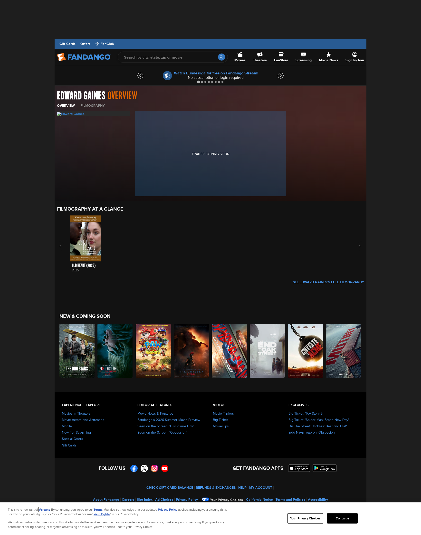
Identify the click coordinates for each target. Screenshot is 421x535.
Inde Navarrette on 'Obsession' (311, 432)
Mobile (67, 426)
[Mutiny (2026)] (344, 351)
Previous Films (64, 246)
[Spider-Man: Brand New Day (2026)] (229, 351)
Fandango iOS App (299, 468)
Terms (98, 509)
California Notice (259, 499)
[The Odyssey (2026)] (191, 351)
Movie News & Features (155, 413)
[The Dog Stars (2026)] (77, 351)
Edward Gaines (81, 95)
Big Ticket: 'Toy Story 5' (305, 413)
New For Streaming (76, 432)
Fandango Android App (325, 468)
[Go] (221, 57)
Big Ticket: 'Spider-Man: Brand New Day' (318, 419)
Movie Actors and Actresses (83, 419)
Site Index (145, 499)
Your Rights (102, 514)
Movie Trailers (223, 413)
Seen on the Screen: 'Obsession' (162, 432)
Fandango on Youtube (164, 468)
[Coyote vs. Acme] (306, 351)
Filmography (93, 105)
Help (242, 487)
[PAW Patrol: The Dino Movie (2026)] (153, 351)
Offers (85, 44)
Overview (66, 105)
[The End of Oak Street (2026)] (267, 351)
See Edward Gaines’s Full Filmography (328, 282)
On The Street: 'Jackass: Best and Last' (317, 426)
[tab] (198, 81)
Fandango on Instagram (154, 468)
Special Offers (72, 438)
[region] (210, 518)
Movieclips (221, 426)
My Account (260, 487)
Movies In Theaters (76, 413)
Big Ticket (220, 419)
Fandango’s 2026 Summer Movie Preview (168, 419)
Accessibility (318, 499)
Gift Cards (67, 44)
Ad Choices (164, 499)
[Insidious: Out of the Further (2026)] (115, 351)
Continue (342, 518)
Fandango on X (144, 468)
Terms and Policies (290, 499)
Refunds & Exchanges (216, 487)
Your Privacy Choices (226, 500)
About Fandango (106, 499)
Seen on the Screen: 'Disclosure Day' (165, 426)
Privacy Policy (187, 499)
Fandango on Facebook (134, 468)
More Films (356, 246)
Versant (44, 509)
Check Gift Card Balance (169, 487)
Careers (128, 499)
